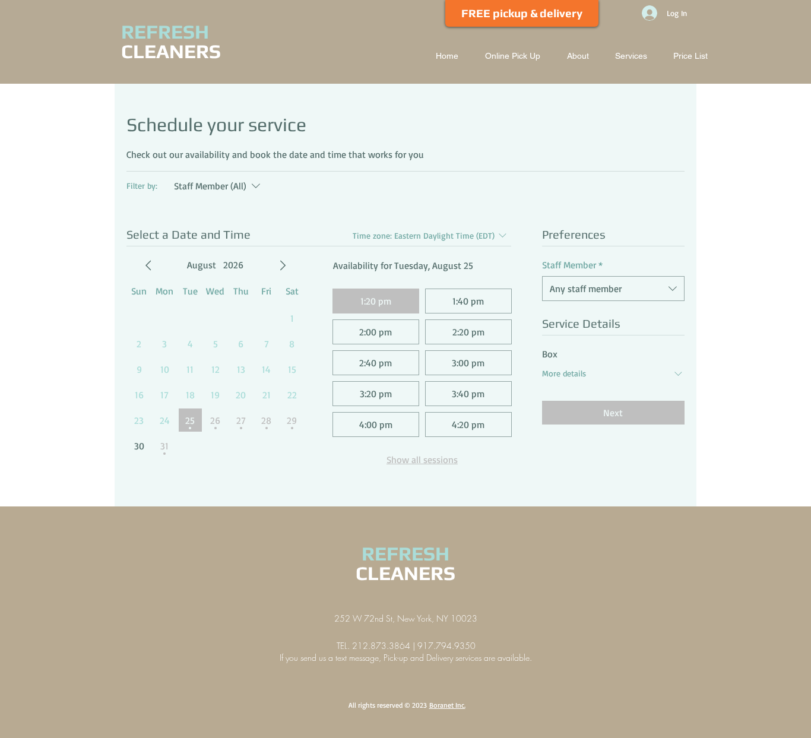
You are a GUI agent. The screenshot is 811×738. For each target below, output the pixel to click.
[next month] (282, 265)
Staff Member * (572, 265)
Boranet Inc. (447, 705)
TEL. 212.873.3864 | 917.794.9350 (406, 645)
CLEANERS (171, 51)
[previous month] (148, 265)
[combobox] (613, 288)
